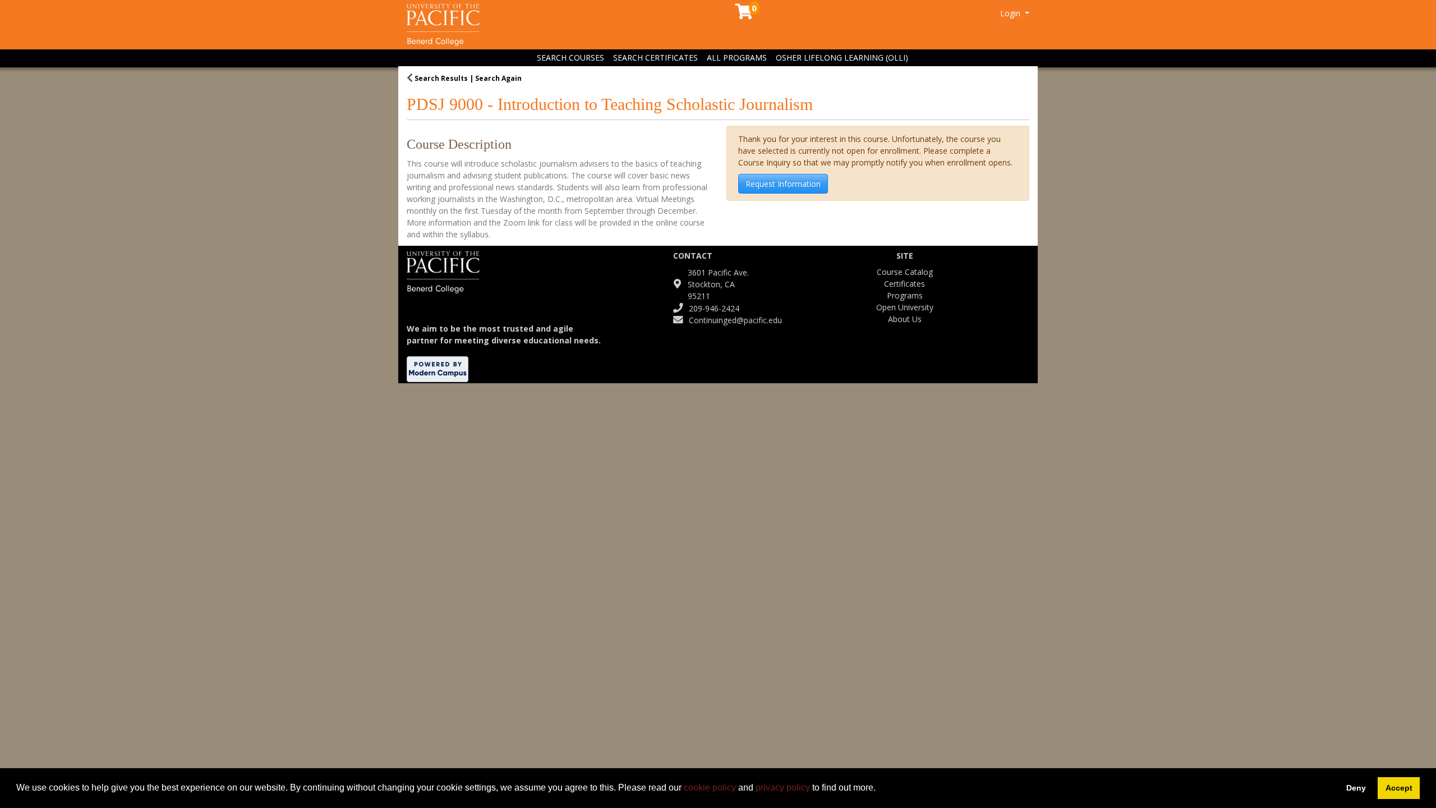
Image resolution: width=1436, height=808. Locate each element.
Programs (905, 295)
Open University (904, 307)
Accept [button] (1399, 787)
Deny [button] (1356, 787)
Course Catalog (905, 272)
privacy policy (783, 787)
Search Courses (570, 57)
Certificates (904, 283)
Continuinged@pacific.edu (735, 320)
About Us (905, 319)
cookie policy (710, 787)
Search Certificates (655, 57)
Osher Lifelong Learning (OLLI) (842, 57)
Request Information (783, 183)
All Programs (737, 57)
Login (1011, 13)
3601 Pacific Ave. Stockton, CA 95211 (718, 284)
